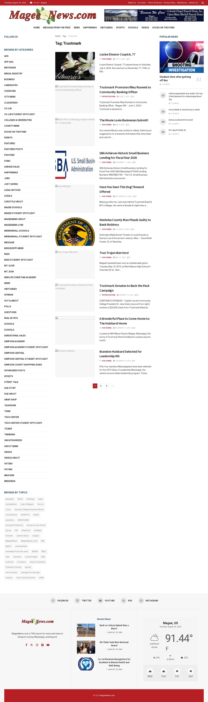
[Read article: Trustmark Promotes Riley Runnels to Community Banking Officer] (75, 99)
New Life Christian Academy (20, 277)
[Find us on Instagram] (37, 645)
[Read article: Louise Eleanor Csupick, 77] (75, 66)
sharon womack (37, 562)
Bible (20, 499)
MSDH (35, 551)
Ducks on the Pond (163, 27)
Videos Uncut (12, 458)
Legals (8, 196)
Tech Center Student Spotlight (23, 423)
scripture (21, 562)
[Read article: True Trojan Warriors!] (75, 264)
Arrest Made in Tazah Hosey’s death (184, 109)
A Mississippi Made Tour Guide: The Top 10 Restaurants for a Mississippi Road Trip (186, 96)
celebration (11, 504)
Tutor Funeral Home (25, 578)
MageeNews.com (13, 225)
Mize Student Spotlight (18, 260)
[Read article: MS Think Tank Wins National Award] (86, 647)
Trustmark (72, 36)
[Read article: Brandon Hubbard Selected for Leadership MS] (75, 363)
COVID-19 (25, 515)
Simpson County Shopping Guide (23, 364)
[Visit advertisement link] (154, 15)
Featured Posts (13, 149)
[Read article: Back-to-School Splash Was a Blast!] (86, 630)
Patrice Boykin (108, 97)
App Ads (8, 62)
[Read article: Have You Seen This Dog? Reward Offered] (75, 199)
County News (11, 126)
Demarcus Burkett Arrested (181, 119)
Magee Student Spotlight (19, 213)
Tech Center (11, 417)
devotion (10, 520)
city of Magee (27, 504)
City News (10, 97)
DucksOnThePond (14, 525)
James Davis (23, 536)
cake (40, 499)
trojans (9, 578)
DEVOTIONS (23, 520)
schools (9, 330)
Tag (64, 36)
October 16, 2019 (122, 229)
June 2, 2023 (123, 97)
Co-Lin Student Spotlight (19, 114)
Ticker (8, 429)
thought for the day (30, 573)
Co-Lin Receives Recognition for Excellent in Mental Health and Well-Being (114, 662)
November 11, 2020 (123, 162)
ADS (6, 56)
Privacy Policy (169, 3)
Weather (9, 475)
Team (7, 411)
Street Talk (11, 382)
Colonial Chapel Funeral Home (29, 510)
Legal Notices (12, 190)
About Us (132, 3)
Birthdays (10, 67)
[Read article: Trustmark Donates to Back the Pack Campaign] (75, 297)
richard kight (31, 557)
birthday (30, 499)
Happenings (90, 27)
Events (8, 137)
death (36, 515)
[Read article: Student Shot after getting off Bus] (182, 57)
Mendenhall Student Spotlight (23, 236)
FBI (16, 530)
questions (10, 312)
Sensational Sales (15, 335)
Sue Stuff (10, 388)
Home (36, 27)
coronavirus (11, 515)
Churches (10, 91)
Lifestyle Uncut (13, 201)
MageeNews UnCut (15, 219)
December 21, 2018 (122, 328)
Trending (9, 434)
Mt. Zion (9, 271)
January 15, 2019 (125, 295)
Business (9, 79)
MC (42, 541)
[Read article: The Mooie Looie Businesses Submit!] (75, 132)
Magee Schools (13, 207)
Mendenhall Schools (16, 231)
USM (41, 578)
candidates (11, 85)
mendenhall (21, 546)
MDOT (8, 546)
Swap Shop (10, 399)
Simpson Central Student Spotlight (26, 359)
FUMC (7, 161)
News (77, 27)
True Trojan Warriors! (114, 253)
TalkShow (10, 405)
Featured (9, 143)
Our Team (142, 3)
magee (36, 536)
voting (8, 469)
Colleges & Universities (18, 120)
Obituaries (106, 27)
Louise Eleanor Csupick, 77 (117, 54)
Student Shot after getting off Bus (175, 78)
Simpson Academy (14, 341)
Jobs (7, 178)
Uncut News (11, 446)
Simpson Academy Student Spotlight (26, 347)
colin (8, 510)
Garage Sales (12, 167)
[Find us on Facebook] (26, 645)
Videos (145, 27)
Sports (120, 27)
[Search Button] (203, 2)
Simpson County (13, 567)
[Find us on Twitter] (31, 645)
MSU (44, 551)
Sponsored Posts (14, 370)
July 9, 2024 (120, 59)
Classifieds (11, 103)
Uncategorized (13, 440)
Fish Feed (9, 155)
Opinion (8, 295)
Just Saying (11, 184)
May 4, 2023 (119, 125)
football (37, 530)
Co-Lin (8, 108)
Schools (133, 27)
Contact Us (193, 3)
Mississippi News (14, 248)
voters (8, 463)
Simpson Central (14, 353)
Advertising (182, 3)
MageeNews (11, 541)
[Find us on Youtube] (48, 645)
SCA (43, 557)
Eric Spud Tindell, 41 (177, 130)
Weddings (9, 481)
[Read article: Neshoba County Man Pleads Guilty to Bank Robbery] (75, 231)
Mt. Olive (9, 265)
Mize (7, 254)
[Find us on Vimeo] (42, 645)
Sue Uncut (10, 394)
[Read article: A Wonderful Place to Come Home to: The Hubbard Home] (75, 330)
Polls (7, 306)
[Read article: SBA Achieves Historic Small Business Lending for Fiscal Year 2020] (75, 165)
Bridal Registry (13, 73)
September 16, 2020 (123, 196)
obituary (17, 557)
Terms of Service (155, 3)
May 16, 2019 (120, 257)
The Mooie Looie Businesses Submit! (123, 120)
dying (8, 530)
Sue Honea (106, 59)
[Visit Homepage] (52, 15)
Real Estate (11, 318)
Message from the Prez (57, 27)
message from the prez (17, 551)
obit (7, 557)
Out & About (11, 300)
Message (9, 242)
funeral (9, 536)
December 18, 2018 (122, 361)
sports (28, 567)
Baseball (10, 499)
